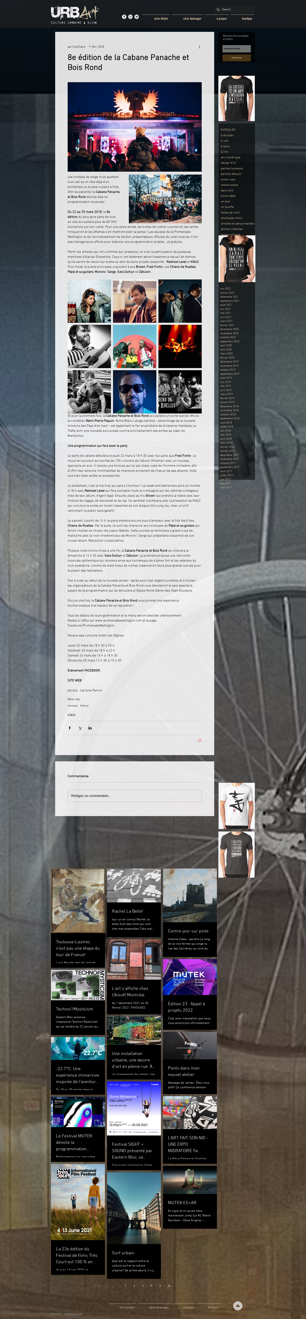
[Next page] (160, 1286)
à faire (71, 714)
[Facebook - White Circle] (124, 17)
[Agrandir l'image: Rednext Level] (134, 346)
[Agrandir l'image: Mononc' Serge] (134, 301)
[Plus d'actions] (199, 46)
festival (84, 705)
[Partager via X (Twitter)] (80, 728)
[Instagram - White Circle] (130, 17)
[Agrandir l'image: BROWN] (180, 301)
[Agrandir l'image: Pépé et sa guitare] (89, 346)
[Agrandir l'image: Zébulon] (180, 346)
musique (73, 705)
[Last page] (169, 1286)
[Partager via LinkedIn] (90, 728)
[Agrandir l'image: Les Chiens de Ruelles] (180, 391)
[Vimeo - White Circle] (136, 17)
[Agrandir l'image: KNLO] (134, 391)
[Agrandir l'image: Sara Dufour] (89, 301)
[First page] (99, 1286)
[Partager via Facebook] (70, 728)
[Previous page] (108, 1286)
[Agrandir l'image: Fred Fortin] (89, 391)
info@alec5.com (73, 1314)
